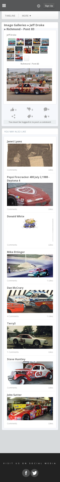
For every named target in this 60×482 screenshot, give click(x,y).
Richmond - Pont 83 (20, 29)
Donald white (15, 216)
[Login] (38, 5)
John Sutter (14, 395)
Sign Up (49, 5)
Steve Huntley (16, 359)
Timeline (10, 15)
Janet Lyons (14, 141)
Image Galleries (15, 25)
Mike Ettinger (16, 252)
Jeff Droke (37, 25)
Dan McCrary (15, 288)
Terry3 (11, 323)
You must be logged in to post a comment (30, 122)
